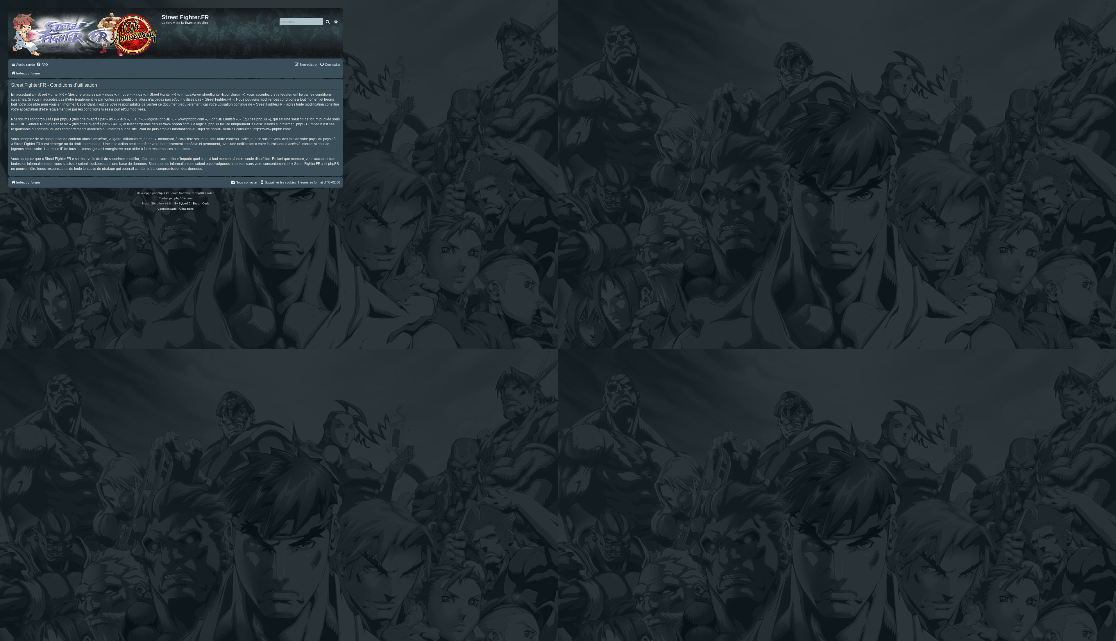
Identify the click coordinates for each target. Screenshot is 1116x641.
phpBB (162, 193)
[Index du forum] (86, 33)
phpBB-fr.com (183, 198)
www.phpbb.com (176, 124)
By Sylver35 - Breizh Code (192, 203)
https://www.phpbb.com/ (272, 129)
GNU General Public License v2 (43, 124)
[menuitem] (42, 64)
